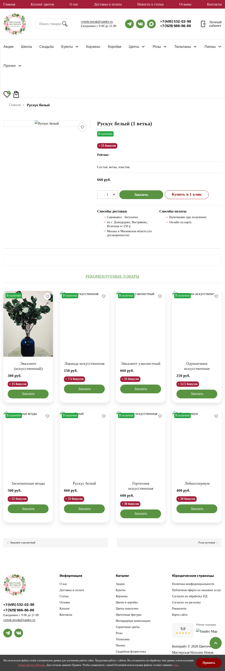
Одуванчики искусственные (197, 366)
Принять (209, 662)
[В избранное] (82, 127)
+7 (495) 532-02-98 (175, 21)
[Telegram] (7, 633)
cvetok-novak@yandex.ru (97, 21)
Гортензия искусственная (140, 486)
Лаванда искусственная (84, 363)
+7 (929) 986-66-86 (175, 25)
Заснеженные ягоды (28, 483)
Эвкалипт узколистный (140, 363)
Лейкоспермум (197, 483)
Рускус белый (84, 483)
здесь (176, 665)
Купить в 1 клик (186, 194)
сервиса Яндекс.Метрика (31, 665)
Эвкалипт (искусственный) (28, 366)
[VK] (18, 633)
